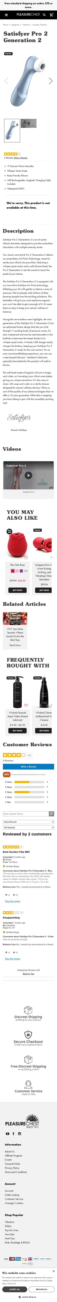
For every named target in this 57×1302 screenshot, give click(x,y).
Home (5, 24)
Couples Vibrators (39, 24)
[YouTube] (7, 1133)
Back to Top (28, 974)
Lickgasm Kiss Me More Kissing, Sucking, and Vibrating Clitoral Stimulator (44, 572)
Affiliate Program (13, 1155)
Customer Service (14, 1198)
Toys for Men (11, 1230)
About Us (9, 1151)
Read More (15, 645)
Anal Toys (10, 1238)
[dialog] (28, 1285)
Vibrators (26, 24)
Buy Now (17, 590)
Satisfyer (22, 430)
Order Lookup (12, 1194)
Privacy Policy (12, 1167)
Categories (15, 24)
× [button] (53, 1271)
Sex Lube (9, 1234)
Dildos (8, 1226)
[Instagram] (19, 1133)
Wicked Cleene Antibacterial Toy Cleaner (44, 716)
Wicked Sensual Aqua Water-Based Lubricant (17, 716)
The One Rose (17, 565)
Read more (12, 1284)
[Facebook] (13, 1133)
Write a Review (20, 158)
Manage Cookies (14, 1203)
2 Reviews (8, 158)
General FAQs (12, 1163)
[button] (10, 14)
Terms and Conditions (16, 1172)
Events (8, 1159)
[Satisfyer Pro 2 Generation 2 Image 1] (28, 80)
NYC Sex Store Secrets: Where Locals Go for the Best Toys (15, 634)
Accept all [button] (14, 1289)
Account (9, 1190)
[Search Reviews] (51, 813)
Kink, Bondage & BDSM (17, 1242)
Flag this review (12, 901)
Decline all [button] (41, 1289)
